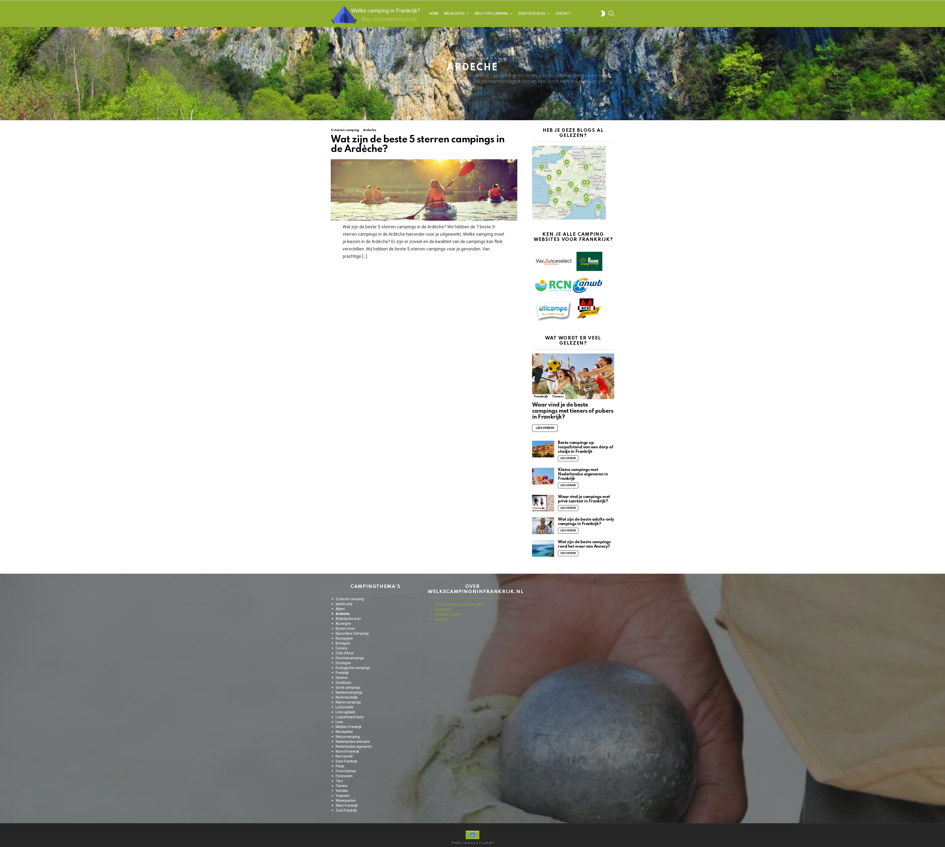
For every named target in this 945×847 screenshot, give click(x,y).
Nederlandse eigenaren (378, 746)
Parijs (378, 766)
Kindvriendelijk (378, 697)
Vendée (378, 791)
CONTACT (563, 13)
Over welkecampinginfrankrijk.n (459, 604)
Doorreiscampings (378, 658)
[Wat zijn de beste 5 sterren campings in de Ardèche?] (424, 190)
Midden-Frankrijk (378, 727)
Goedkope (378, 683)
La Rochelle (378, 707)
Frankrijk (541, 396)
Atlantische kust (378, 619)
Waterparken (378, 801)
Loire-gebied (378, 712)
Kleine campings (378, 702)
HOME (434, 13)
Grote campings (378, 687)
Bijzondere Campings (378, 633)
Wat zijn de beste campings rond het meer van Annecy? (584, 544)
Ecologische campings (378, 668)
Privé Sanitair (378, 771)
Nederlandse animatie (378, 742)
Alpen (378, 609)
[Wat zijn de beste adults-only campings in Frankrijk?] (543, 525)
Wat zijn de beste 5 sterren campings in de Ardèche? (417, 144)
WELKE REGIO (454, 13)
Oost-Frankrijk (378, 761)
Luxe (378, 722)
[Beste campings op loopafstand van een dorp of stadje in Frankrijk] (543, 449)
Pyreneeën (378, 776)
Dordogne (378, 663)
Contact (441, 619)
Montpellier (378, 732)
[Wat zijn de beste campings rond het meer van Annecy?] (543, 548)
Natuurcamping (378, 737)
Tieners (557, 396)
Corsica (378, 648)
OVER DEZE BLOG (531, 13)
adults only (378, 604)
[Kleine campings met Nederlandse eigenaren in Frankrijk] (543, 476)
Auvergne (378, 624)
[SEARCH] (611, 13)
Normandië (378, 756)
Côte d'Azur (378, 653)
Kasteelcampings (378, 692)
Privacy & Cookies (448, 614)
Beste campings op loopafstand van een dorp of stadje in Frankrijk (585, 447)
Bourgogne (378, 638)
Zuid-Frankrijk (378, 810)
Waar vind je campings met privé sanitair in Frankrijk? (584, 499)
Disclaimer (443, 609)
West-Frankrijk (378, 805)
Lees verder (545, 428)
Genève (378, 678)
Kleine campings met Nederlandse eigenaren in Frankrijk (583, 474)
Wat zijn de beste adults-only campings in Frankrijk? (586, 521)
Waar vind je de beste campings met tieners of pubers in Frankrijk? (572, 411)
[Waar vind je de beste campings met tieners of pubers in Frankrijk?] (573, 376)
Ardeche (369, 130)
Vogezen (378, 796)
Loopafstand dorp (378, 717)
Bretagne (378, 643)
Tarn (378, 781)
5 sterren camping (345, 130)
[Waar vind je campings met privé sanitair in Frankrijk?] (543, 503)
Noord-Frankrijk (378, 751)
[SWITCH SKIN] (603, 13)
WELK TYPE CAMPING (491, 13)
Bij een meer (378, 628)
